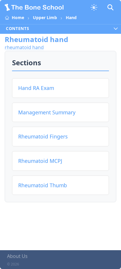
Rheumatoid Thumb (42, 185)
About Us (17, 256)
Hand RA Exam (36, 87)
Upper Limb (45, 17)
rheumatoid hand (24, 47)
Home (18, 17)
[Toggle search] (110, 7)
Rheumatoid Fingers (43, 136)
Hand (71, 17)
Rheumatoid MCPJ (40, 160)
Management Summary (46, 112)
